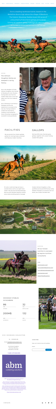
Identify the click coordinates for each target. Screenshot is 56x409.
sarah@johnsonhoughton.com (14, 343)
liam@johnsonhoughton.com (15, 342)
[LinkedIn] (42, 402)
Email (33, 346)
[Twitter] (48, 402)
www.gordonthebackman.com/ (45, 267)
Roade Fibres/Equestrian (44, 276)
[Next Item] (54, 163)
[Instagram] (51, 402)
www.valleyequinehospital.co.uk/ (46, 270)
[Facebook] (45, 402)
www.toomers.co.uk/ (43, 273)
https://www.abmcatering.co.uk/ (14, 392)
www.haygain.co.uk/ (43, 265)
